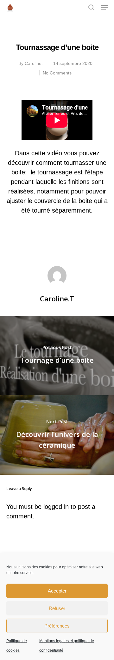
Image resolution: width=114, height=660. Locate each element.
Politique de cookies (16, 646)
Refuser (57, 608)
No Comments (57, 72)
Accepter (57, 590)
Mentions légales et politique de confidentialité (66, 646)
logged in (56, 506)
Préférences (57, 625)
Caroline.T (35, 63)
